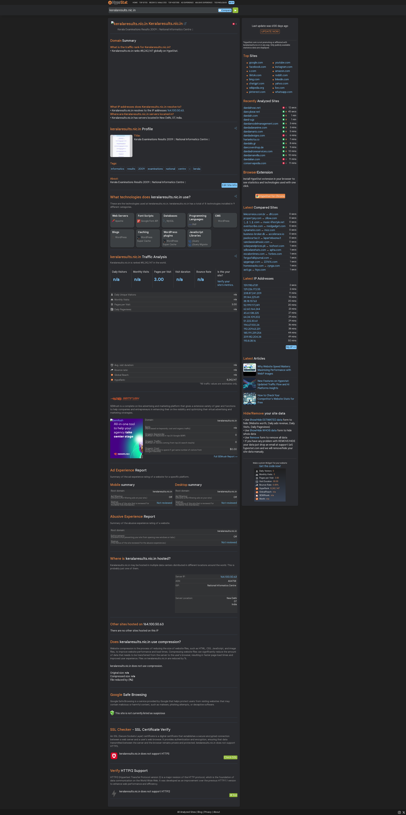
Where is (140, 558)
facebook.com (257, 67)
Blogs (115, 232)
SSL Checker (140, 729)
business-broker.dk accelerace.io (264, 234)
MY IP (231, 2)
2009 (141, 169)
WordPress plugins (170, 234)
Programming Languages (197, 217)
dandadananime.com (255, 127)
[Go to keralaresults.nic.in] (185, 23)
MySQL (170, 221)
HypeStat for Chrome (272, 196)
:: (189, 169)
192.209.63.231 (252, 329)
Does (145, 642)
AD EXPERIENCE (187, 2)
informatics (117, 169)
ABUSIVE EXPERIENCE (203, 2)
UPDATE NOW (270, 31)
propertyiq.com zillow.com (260, 218)
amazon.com (282, 71)
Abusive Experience (132, 516)
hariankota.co (251, 139)
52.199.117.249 (252, 305)
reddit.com (281, 75)
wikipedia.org (256, 87)
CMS (218, 215)
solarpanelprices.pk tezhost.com (264, 246)
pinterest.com (257, 92)
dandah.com (251, 115)
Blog (200, 812)
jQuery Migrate (200, 244)
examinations (155, 169)
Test (234, 795)
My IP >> (291, 347)
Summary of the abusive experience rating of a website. (140, 523)
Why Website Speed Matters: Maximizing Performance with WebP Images (274, 370)
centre (182, 169)
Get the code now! (270, 466)
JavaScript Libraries (196, 234)
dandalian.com (252, 159)
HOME (135, 2)
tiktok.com (255, 75)
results (131, 169)
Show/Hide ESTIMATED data (266, 419)
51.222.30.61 (251, 321)
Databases (170, 215)
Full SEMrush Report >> (225, 456)
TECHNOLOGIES (220, 2)
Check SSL (230, 757)
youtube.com (282, 62)
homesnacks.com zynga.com (262, 265)
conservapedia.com (255, 163)
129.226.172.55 (252, 289)
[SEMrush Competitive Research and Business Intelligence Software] (124, 399)
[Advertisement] (173, 79)
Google (128, 695)
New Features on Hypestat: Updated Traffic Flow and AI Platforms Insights (273, 384)
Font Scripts (146, 215)
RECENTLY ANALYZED (158, 2)
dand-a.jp (249, 119)
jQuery (195, 241)
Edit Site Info (229, 185)
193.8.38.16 (250, 340)
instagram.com (283, 67)
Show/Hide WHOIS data (263, 430)
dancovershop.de (254, 147)
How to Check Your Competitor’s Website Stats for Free (276, 399)
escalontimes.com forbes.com (263, 254)
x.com (252, 71)
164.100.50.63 (175, 110)
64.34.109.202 (252, 317)
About (216, 812)
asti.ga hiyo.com (255, 269)
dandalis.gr (250, 143)
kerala (196, 169)
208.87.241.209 (252, 293)
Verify (129, 771)
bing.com (254, 79)
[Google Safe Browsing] (112, 712)
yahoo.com (281, 83)
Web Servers (120, 215)
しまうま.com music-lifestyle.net (264, 222)
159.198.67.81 (251, 285)
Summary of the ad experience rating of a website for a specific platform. (149, 476)
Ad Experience (128, 470)
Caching (143, 232)
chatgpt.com (256, 83)
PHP (194, 224)
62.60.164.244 (252, 309)
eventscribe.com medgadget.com (264, 226)
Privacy (208, 812)
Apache (119, 221)
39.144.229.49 (251, 297)
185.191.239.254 (252, 333)
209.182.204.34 (252, 336)
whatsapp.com (283, 92)
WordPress (223, 221)
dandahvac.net (252, 107)
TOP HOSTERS (173, 2)
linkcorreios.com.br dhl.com (261, 214)
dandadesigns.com (254, 135)
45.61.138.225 (251, 313)
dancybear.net (252, 111)
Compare (226, 10)
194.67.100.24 (251, 325)
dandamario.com (253, 131)
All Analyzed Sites (186, 812)
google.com (256, 62)
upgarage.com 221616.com (260, 261)
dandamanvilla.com (254, 155)
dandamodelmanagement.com (261, 123)
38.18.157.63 (250, 301)
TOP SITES (143, 2)
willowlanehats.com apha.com (262, 250)
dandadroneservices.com (258, 151)
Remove (254, 437)
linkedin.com (282, 79)
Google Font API (149, 221)
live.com (280, 87)
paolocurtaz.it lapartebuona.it (262, 238)
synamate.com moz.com (259, 230)
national (170, 169)
